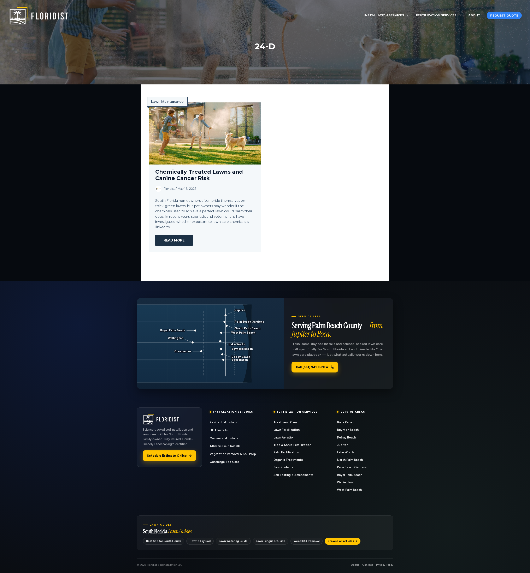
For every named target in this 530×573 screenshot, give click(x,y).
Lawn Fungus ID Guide (270, 541)
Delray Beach (346, 437)
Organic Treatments (288, 460)
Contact (367, 564)
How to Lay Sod (200, 541)
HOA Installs (219, 430)
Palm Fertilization (286, 452)
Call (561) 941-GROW (312, 367)
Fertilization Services (436, 15)
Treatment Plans (285, 422)
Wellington (345, 482)
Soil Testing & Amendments (293, 475)
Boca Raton (345, 422)
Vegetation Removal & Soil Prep (233, 454)
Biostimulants (283, 467)
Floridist (169, 189)
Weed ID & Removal (306, 541)
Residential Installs (223, 422)
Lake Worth (345, 452)
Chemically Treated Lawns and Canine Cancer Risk (199, 174)
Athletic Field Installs (225, 446)
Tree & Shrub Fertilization (292, 445)
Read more (174, 240)
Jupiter (342, 445)
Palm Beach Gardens (351, 467)
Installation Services (384, 15)
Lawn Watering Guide (233, 541)
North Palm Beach (350, 460)
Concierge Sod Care (224, 462)
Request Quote (504, 15)
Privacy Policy (384, 564)
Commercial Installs (224, 438)
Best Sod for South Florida (163, 541)
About (474, 15)
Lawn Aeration (283, 437)
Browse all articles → (342, 541)
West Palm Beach (349, 490)
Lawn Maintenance (167, 102)
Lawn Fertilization (286, 430)
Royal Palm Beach (349, 475)
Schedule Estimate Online (167, 456)
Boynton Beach (348, 430)
